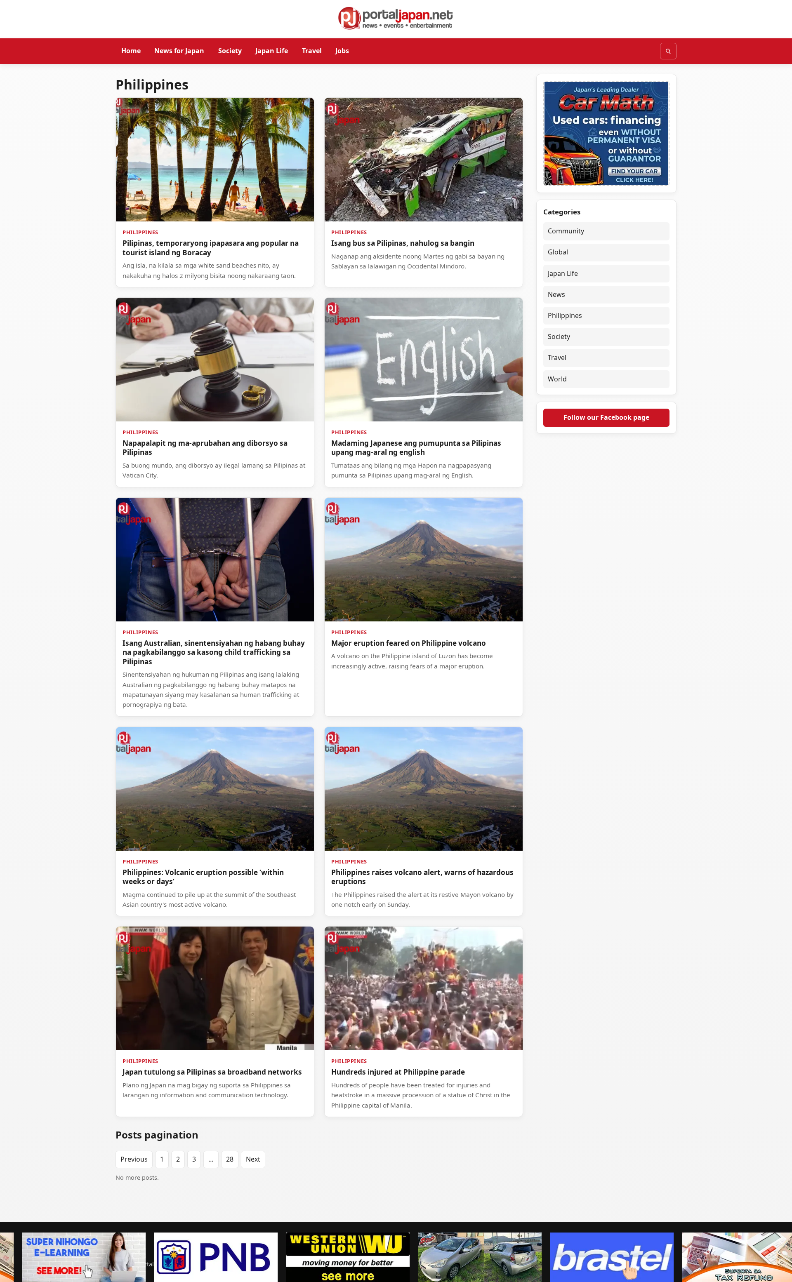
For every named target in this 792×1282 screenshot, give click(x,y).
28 (229, 1159)
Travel (312, 50)
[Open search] (668, 51)
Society (230, 50)
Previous (134, 1159)
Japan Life (271, 50)
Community (566, 230)
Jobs (342, 50)
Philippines (565, 315)
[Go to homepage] (396, 18)
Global (558, 251)
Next (253, 1159)
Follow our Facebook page (606, 417)
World (557, 378)
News (556, 294)
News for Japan (179, 50)
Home (131, 50)
